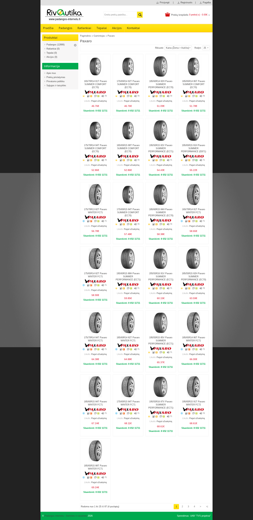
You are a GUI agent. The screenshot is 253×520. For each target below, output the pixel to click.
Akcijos (117, 28)
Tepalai (101, 28)
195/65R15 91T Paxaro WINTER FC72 (193, 403)
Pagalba (207, 2)
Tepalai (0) (51, 53)
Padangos (65, 28)
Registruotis (186, 2)
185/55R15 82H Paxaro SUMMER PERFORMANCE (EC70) (193, 276)
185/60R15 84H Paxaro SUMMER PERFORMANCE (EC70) (160, 212)
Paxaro (111, 36)
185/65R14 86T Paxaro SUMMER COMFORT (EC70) (193, 84)
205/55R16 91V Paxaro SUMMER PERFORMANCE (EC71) (160, 276)
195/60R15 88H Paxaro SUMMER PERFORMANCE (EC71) (128, 276)
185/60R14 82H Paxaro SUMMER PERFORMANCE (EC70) (160, 84)
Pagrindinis (85, 36)
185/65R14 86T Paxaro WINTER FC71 (193, 339)
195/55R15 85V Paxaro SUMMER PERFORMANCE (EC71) (160, 340)
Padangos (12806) (55, 44)
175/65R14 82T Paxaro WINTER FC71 (95, 275)
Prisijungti (165, 2)
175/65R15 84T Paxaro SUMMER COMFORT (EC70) (128, 212)
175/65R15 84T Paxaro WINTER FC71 (128, 403)
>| (207, 506)
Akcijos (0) (51, 57)
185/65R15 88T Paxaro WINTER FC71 (95, 467)
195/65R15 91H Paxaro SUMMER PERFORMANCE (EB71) (193, 148)
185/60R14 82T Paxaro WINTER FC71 (128, 339)
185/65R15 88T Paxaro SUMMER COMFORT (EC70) (128, 148)
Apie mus (51, 73)
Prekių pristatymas (55, 77)
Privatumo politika (55, 81)
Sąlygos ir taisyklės (56, 85)
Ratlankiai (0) (53, 48)
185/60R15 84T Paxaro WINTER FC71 (95, 403)
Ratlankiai (84, 28)
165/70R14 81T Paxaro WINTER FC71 (193, 211)
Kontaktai (133, 28)
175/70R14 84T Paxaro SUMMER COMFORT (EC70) (95, 148)
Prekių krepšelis (179, 14)
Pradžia (48, 28)
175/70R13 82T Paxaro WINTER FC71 (95, 211)
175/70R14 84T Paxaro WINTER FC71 (95, 339)
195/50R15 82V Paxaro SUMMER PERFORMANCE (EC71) (160, 148)
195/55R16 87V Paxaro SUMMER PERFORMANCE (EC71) (160, 404)
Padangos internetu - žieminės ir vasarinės (66, 516)
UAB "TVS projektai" (200, 516)
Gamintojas (99, 36)
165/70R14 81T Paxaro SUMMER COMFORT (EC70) (95, 84)
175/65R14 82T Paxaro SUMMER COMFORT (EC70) (128, 84)
